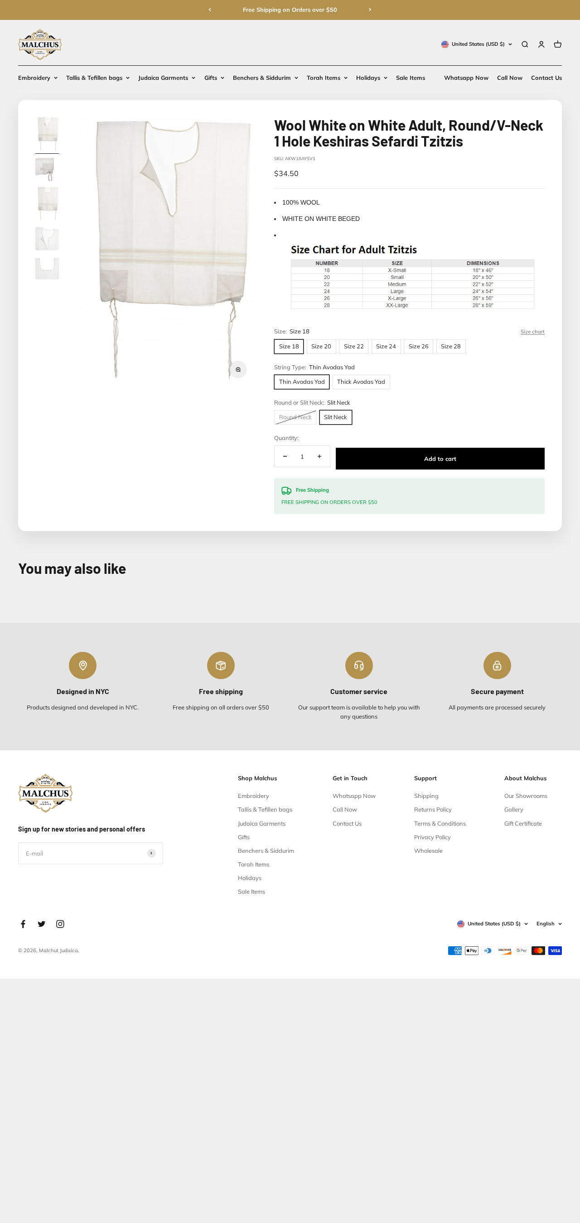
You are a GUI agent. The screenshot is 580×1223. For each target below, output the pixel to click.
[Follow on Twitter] (42, 924)
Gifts (210, 77)
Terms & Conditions (440, 823)
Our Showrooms (525, 795)
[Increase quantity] (319, 456)
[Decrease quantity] (285, 456)
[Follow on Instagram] (60, 924)
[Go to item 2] (46, 170)
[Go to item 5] (46, 269)
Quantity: (286, 437)
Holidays (368, 77)
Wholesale (428, 850)
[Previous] (209, 9)
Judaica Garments (163, 77)
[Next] (370, 9)
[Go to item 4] (46, 240)
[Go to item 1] (46, 135)
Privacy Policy (432, 837)
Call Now (509, 77)
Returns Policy (433, 809)
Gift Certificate (523, 823)
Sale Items (410, 77)
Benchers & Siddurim (262, 77)
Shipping (426, 795)
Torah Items (323, 77)
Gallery (513, 809)
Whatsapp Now (466, 77)
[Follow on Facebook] (23, 924)
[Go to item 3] (46, 205)
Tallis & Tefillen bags (94, 77)
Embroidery (34, 77)
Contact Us (546, 77)
